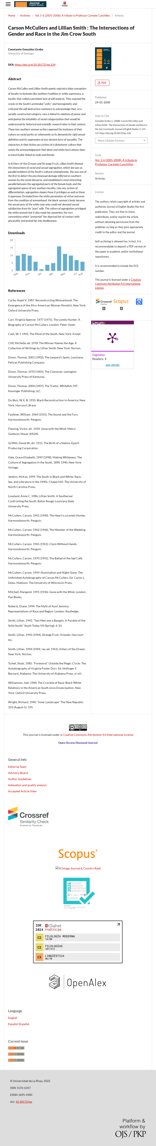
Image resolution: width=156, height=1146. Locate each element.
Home (11, 15)
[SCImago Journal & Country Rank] (78, 868)
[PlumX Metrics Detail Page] (112, 337)
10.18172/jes (24, 1101)
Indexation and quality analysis (27, 785)
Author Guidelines (19, 779)
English (12, 1018)
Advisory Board (18, 773)
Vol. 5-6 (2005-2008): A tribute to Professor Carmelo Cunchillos (72, 15)
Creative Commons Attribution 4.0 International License (118, 283)
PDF (103, 82)
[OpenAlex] (78, 994)
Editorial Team (17, 766)
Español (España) (18, 1024)
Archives (25, 15)
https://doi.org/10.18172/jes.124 (35, 64)
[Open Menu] (8, 4)
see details (112, 365)
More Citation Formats (111, 140)
